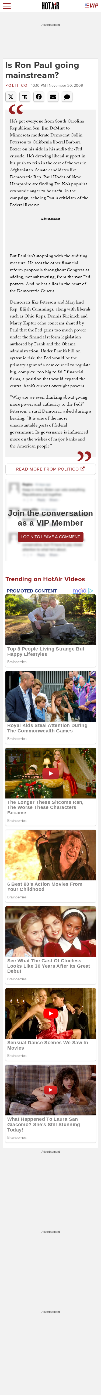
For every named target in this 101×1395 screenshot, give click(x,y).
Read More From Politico (48, 469)
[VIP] (91, 6)
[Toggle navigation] (7, 6)
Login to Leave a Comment (50, 537)
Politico (17, 85)
